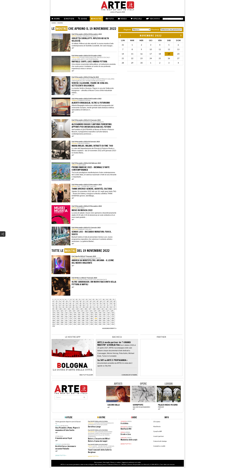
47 (73, 303)
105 (81, 309)
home (54, 23)
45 (67, 303)
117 (66, 311)
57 (107, 303)
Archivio (155, 19)
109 (98, 309)
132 (66, 313)
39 (111, 301)
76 (107, 305)
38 (107, 301)
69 (84, 305)
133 (70, 313)
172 (108, 316)
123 (90, 311)
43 (60, 303)
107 (90, 309)
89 (87, 307)
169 (96, 316)
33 (90, 301)
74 (101, 305)
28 (73, 301)
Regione (127, 29)
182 (87, 318)
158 (112, 314)
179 (74, 318)
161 (62, 316)
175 (58, 318)
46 (70, 303)
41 (53, 303)
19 (107, 299)
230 (100, 324)
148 (70, 314)
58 (111, 303)
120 (78, 311)
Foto (111, 19)
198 (91, 320)
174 (53, 318)
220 (58, 324)
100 (60, 309)
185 (100, 318)
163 (70, 316)
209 (74, 322)
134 (74, 313)
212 (87, 322)
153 (91, 314)
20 (110, 299)
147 (66, 314)
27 (70, 301)
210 (79, 322)
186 (104, 318)
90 (90, 307)
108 (94, 309)
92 (97, 307)
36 (101, 301)
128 (112, 311)
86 (77, 307)
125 (99, 311)
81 (60, 307)
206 (62, 322)
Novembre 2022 (151, 35)
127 (107, 311)
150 (79, 314)
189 (53, 320)
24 (60, 301)
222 (66, 324)
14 (90, 299)
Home (57, 19)
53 (94, 303)
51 (87, 303)
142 (108, 313)
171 (104, 316)
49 (80, 303)
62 (60, 305)
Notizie (70, 19)
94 (104, 307)
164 (74, 316)
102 (69, 309)
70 (87, 305)
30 (80, 301)
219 (53, 324)
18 (103, 299)
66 (73, 305)
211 (83, 322)
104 (77, 309)
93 (101, 307)
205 (58, 322)
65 (70, 305)
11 (80, 299)
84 (70, 307)
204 (53, 322)
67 (77, 305)
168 (91, 316)
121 (82, 311)
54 (97, 303)
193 (70, 320)
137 (87, 313)
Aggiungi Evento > (109, 328)
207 (66, 322)
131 (62, 313)
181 (83, 318)
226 (83, 324)
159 (53, 316)
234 (53, 326)
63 (63, 305)
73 (97, 305)
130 (58, 313)
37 (104, 301)
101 (64, 309)
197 (87, 320)
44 (63, 303)
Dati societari (98, 462)
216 (104, 322)
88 (84, 307)
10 (76, 299)
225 (79, 324)
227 (87, 324)
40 (114, 301)
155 (100, 314)
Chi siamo (156, 421)
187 (108, 318)
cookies (118, 462)
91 (94, 307)
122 (86, 311)
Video (123, 19)
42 (56, 303)
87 (80, 307)
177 (66, 318)
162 (66, 316)
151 (83, 314)
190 (58, 320)
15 (93, 299)
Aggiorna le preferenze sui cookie (131, 462)
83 (67, 307)
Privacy (112, 462)
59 (114, 303)
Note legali (106, 462)
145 (58, 314)
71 (90, 305)
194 (74, 320)
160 (58, 316)
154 (96, 314)
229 (96, 324)
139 (96, 313)
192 (66, 320)
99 (56, 309)
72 (94, 305)
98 (53, 309)
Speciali (137, 19)
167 (87, 316)
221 (62, 324)
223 (70, 324)
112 (110, 309)
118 (70, 311)
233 (112, 324)
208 (70, 322)
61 (56, 305)
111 (106, 309)
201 (104, 320)
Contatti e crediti (159, 446)
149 (74, 314)
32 (87, 301)
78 (114, 305)
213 (91, 322)
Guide (84, 19)
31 (84, 301)
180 (79, 318)
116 (62, 311)
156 (104, 314)
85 (73, 307)
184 (96, 318)
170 (100, 316)
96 (111, 307)
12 (83, 299)
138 (91, 313)
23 (56, 301)
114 (53, 311)
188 (112, 318)
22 (53, 301)
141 (104, 313)
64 (67, 305)
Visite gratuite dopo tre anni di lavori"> (68, 426)
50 (84, 303)
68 (80, 305)
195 (79, 320)
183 (91, 318)
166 (83, 316)
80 (56, 307)
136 (83, 313)
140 (100, 313)
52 (90, 303)
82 (63, 307)
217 (108, 322)
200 (100, 320)
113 (114, 309)
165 (79, 316)
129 (53, 313)
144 (53, 314)
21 (114, 299)
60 (53, 305)
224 (74, 324)
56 (104, 303)
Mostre (97, 19)
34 (94, 301)
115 (57, 311)
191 (62, 320)
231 (104, 324)
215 (100, 322)
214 (95, 322)
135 (79, 313)
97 (114, 307)
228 (91, 324)
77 (111, 305)
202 (108, 320)
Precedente (120, 35)
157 (108, 314)
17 (100, 299)
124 (95, 311)
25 (63, 301)
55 (101, 303)
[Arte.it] (117, 5)
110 (102, 309)
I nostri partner (158, 436)
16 (97, 299)
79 (53, 307)
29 (77, 301)
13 (86, 299)
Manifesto (156, 426)
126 (103, 311)
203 (112, 320)
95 (107, 307)
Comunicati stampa (160, 441)
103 (73, 309)
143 (112, 313)
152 (87, 314)
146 (62, 314)
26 (67, 301)
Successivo (181, 35)
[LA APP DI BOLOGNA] (73, 375)
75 (104, 305)
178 (70, 318)
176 (62, 318)
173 (112, 316)
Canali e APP (157, 431)
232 (108, 324)
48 (77, 303)
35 (97, 301)
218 (112, 322)
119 (74, 311)
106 (85, 309)
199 (96, 320)
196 (83, 320)
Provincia (155, 29)
